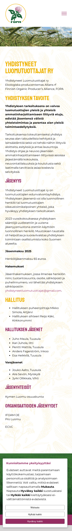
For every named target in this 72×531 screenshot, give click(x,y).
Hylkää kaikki (35, 514)
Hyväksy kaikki (35, 521)
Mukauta (35, 507)
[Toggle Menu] (64, 13)
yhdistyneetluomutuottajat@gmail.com (33, 290)
